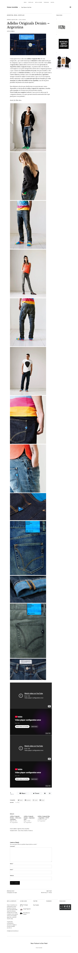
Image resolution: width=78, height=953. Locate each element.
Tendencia (30, 830)
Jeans (19, 830)
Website (12, 875)
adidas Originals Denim (24, 66)
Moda (25, 2)
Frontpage (25, 904)
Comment (12, 846)
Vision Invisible (12, 7)
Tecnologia (46, 2)
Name (11, 863)
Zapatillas (30, 2)
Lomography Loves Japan (12, 892)
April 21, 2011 (14, 19)
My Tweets (36, 905)
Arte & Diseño (38, 2)
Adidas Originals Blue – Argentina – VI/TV (44, 817)
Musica (52, 2)
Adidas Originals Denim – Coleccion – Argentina (16, 818)
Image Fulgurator (27, 908)
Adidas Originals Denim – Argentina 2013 (29, 818)
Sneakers (26, 830)
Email (11, 869)
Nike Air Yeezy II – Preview (46, 892)
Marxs (13, 31)
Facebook (49, 901)
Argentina (10, 15)
